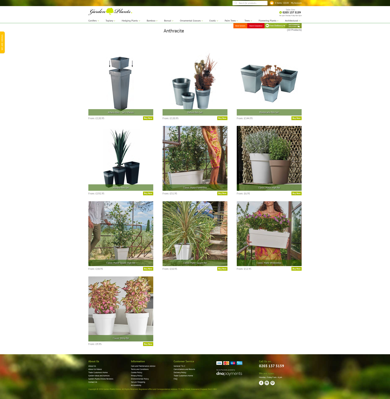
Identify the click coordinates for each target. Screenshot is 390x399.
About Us (92, 366)
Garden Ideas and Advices (99, 375)
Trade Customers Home (98, 372)
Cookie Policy (136, 372)
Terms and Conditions (140, 369)
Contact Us (92, 382)
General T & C (179, 366)
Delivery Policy (180, 372)
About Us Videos (95, 369)
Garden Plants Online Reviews (100, 379)
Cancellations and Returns (184, 369)
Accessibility (136, 385)
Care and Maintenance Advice (143, 366)
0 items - (282, 3)
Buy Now (148, 118)
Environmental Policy (140, 379)
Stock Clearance (255, 26)
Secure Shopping (138, 382)
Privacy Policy (136, 375)
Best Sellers (240, 26)
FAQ (175, 379)
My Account (296, 3)
